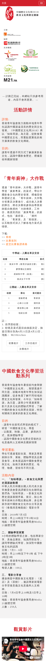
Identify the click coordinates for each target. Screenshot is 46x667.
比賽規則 (11, 240)
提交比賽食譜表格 (16, 244)
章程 (8, 237)
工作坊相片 (31, 343)
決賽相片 (24, 349)
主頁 (4, 3)
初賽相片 (14, 343)
